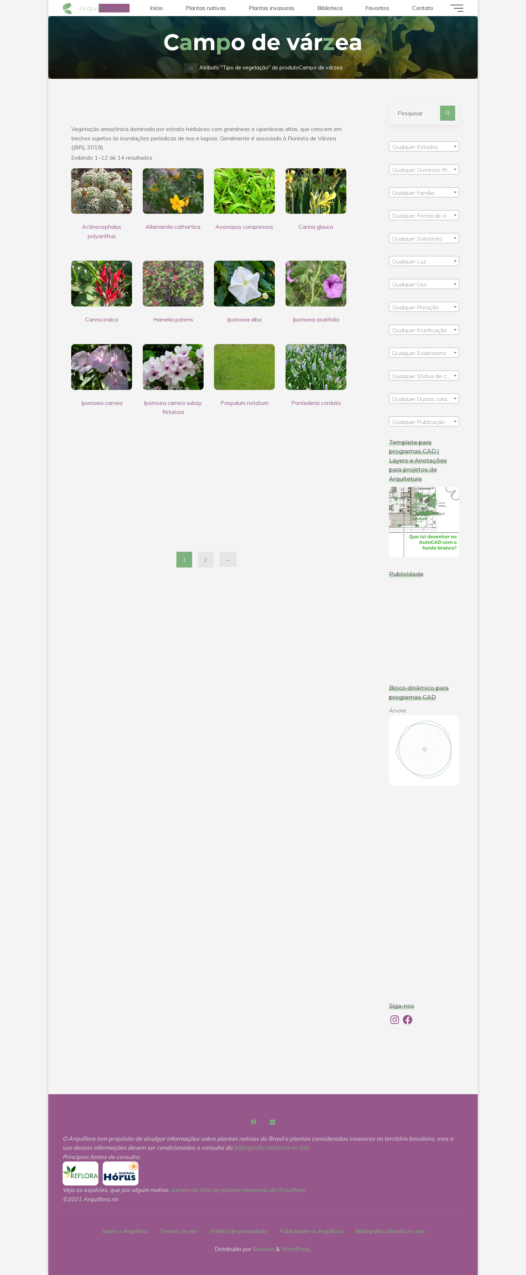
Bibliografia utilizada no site (390, 1231)
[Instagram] (272, 1122)
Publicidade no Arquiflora (311, 1231)
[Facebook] (253, 1122)
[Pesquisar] (447, 113)
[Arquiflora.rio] (68, 7)
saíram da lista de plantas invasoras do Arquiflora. (238, 1189)
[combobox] (424, 146)
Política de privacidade (238, 1231)
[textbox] (424, 147)
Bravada (262, 1248)
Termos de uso (179, 1231)
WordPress (295, 1248)
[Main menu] (456, 8)
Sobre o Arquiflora (124, 1231)
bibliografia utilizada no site (271, 1147)
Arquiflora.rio (103, 8)
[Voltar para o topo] (498, 1247)
